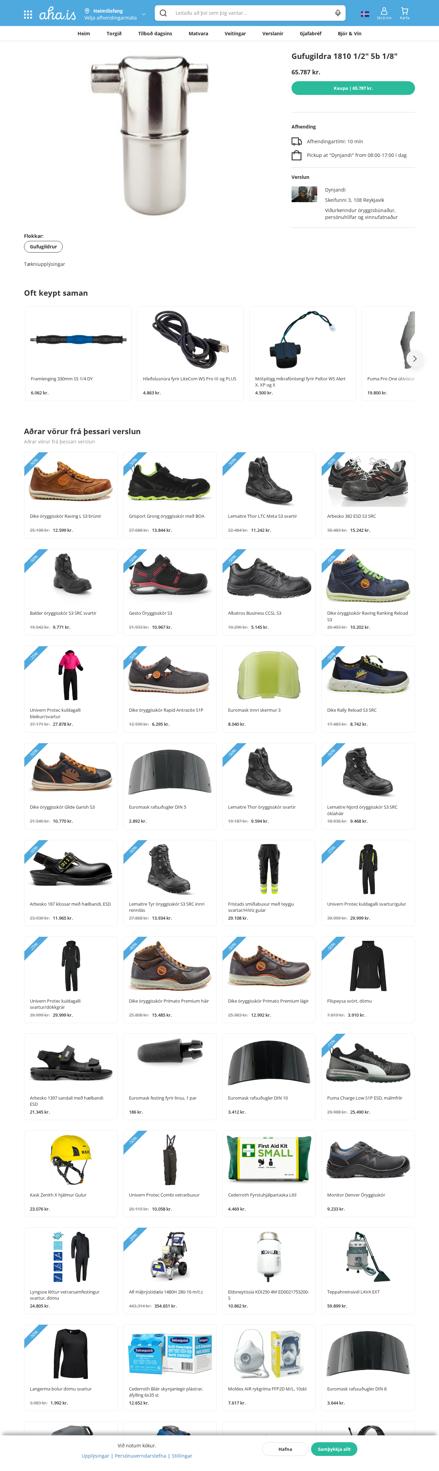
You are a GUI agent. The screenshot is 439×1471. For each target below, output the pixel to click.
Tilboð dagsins (155, 33)
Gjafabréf (310, 33)
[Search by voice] (338, 13)
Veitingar (235, 33)
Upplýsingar (95, 1455)
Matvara (198, 33)
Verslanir (272, 33)
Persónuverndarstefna (140, 1455)
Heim (84, 33)
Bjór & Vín (349, 33)
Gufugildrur (43, 246)
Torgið (114, 33)
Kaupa (353, 88)
